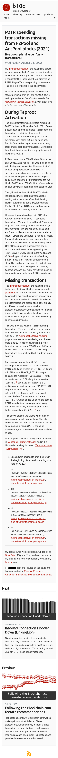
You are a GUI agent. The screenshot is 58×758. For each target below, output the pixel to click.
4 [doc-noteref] (16, 399)
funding (9, 562)
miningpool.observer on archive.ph (28, 480)
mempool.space (36, 483)
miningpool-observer (19, 69)
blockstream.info (19, 483)
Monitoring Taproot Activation (19, 102)
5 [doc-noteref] (35, 409)
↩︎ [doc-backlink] (26, 464)
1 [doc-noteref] (11, 256)
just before (10, 292)
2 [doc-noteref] (42, 362)
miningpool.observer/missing (33, 336)
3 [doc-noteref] (16, 382)
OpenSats (10, 555)
